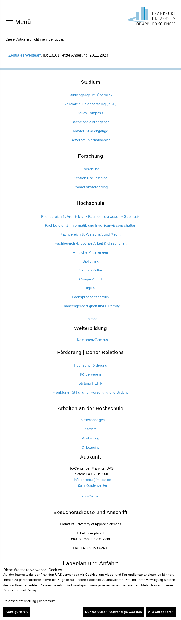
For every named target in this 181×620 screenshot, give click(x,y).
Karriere (90, 429)
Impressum (47, 601)
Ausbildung (90, 438)
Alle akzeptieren (161, 612)
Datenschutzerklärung (19, 601)
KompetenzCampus (92, 340)
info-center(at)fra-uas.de (92, 480)
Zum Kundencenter (92, 485)
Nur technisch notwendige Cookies (113, 612)
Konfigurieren (17, 612)
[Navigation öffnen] (9, 21)
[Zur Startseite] (151, 16)
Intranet (92, 319)
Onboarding (90, 447)
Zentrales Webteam (24, 55)
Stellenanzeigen (92, 420)
